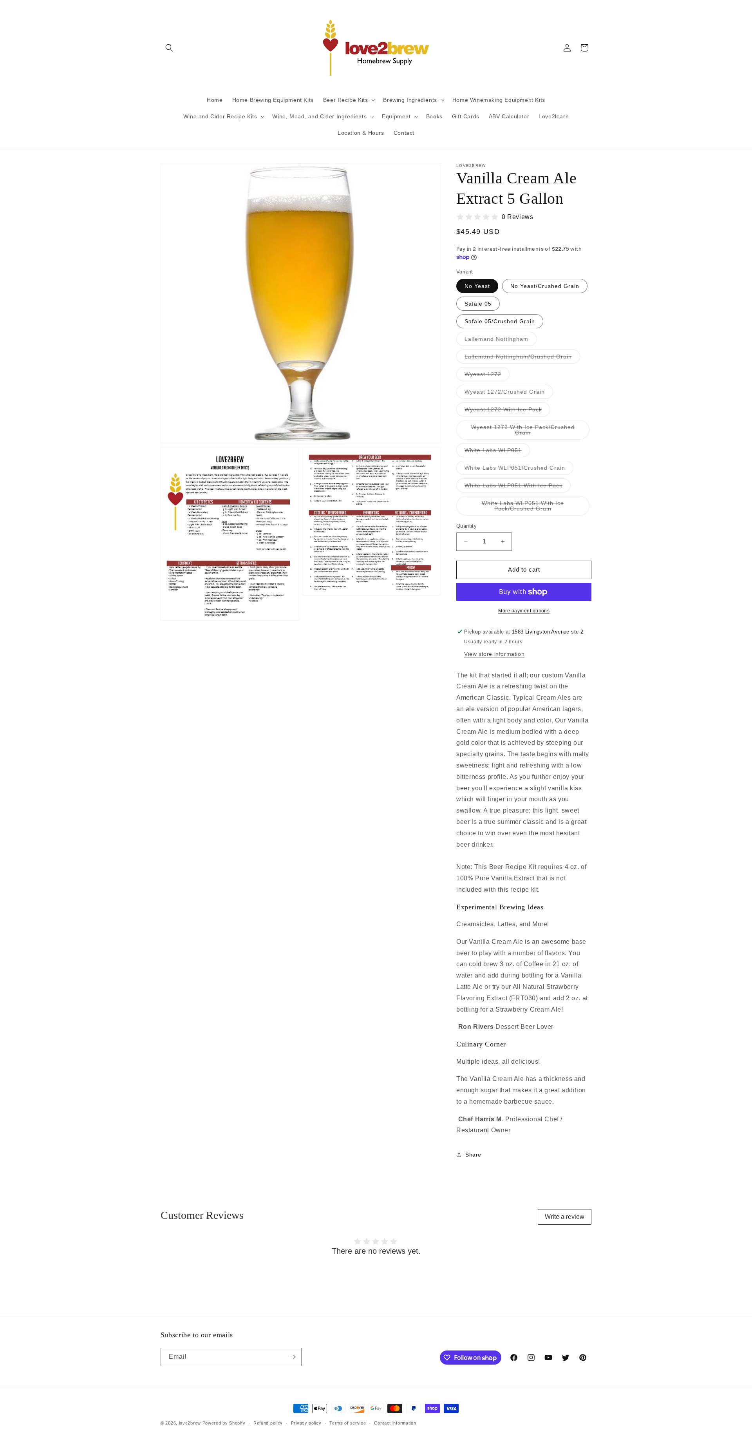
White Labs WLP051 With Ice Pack (518, 487)
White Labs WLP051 (497, 452)
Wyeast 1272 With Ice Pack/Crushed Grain (523, 432)
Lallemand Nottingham (501, 340)
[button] (169, 47)
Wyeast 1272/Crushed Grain (509, 393)
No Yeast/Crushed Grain (544, 286)
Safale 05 (478, 304)
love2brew (190, 1423)
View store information (494, 654)
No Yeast (477, 286)
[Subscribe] (292, 1357)
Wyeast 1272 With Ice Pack (507, 411)
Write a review (564, 1216)
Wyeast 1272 (487, 376)
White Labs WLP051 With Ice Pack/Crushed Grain (533, 508)
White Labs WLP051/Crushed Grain (519, 469)
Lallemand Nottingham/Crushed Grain (522, 358)
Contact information (395, 1423)
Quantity (466, 526)
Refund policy (268, 1423)
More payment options (524, 611)
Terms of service (347, 1423)
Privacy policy (306, 1423)
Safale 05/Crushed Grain (500, 321)
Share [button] (473, 1154)
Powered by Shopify (224, 1423)
